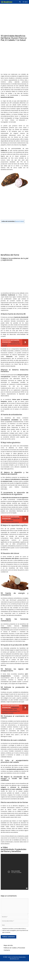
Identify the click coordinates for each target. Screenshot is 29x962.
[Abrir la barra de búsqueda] (20, 2)
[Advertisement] (14, 19)
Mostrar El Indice (19, 221)
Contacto (7, 950)
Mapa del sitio (8, 945)
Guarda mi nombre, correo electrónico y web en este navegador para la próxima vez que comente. (15, 930)
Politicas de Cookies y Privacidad (14, 948)
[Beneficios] (6, 2)
